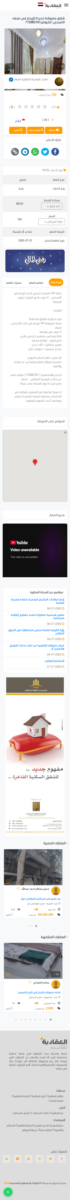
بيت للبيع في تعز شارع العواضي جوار (40, 898)
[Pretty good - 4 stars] (38, 107)
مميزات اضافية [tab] (14, 282)
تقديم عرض (35, 130)
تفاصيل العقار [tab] (36, 282)
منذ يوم (52, 910)
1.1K (13, 1003)
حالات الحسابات (40, 1113)
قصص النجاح (56, 1100)
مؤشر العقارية (55, 1096)
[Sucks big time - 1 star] (20, 107)
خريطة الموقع (30, 1130)
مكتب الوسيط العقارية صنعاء (31, 79)
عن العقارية (57, 1113)
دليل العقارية (38, 1096)
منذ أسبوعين (50, 1003)
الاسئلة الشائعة (25, 1125)
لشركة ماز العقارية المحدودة (24, 1183)
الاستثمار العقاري (54, 660)
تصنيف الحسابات (21, 1113)
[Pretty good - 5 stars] (45, 107)
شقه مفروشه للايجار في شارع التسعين (39, 992)
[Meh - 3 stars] (32, 107)
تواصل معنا (46, 1130)
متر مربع (54, 206)
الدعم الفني (42, 1125)
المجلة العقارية (21, 1096)
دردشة (52, 130)
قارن (8, 915)
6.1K (13, 910)
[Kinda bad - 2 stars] (26, 107)
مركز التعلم (57, 1125)
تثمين (17, 130)
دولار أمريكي (54, 221)
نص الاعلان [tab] (56, 282)
